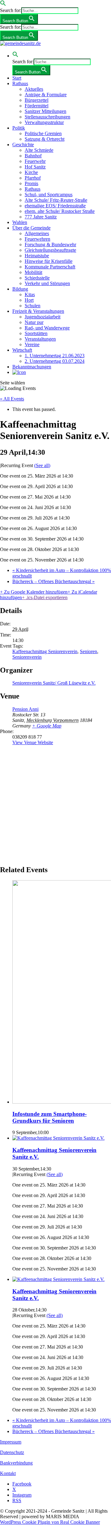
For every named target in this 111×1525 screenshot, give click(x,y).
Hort (29, 300)
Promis (31, 183)
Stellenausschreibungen (47, 116)
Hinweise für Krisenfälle (48, 261)
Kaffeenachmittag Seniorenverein (44, 651)
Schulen (32, 305)
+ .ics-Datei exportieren (45, 597)
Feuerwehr (35, 161)
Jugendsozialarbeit (42, 316)
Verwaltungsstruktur (44, 122)
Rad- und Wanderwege (47, 327)
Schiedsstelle (37, 277)
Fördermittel (36, 105)
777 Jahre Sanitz (41, 216)
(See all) (42, 465)
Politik (18, 128)
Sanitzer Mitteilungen (45, 111)
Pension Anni (25, 709)
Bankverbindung (16, 1462)
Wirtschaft (22, 350)
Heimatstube (37, 255)
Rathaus (20, 83)
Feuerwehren (37, 239)
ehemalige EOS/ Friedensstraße (55, 205)
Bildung (20, 289)
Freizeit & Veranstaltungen (38, 311)
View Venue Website (32, 742)
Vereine (32, 344)
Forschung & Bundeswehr (50, 244)
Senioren (88, 651)
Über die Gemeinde (31, 227)
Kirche (31, 172)
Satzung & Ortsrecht (44, 139)
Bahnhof (33, 155)
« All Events (12, 398)
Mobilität (33, 272)
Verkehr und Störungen (47, 283)
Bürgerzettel (36, 100)
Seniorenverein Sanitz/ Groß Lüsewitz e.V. (54, 683)
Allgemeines (37, 233)
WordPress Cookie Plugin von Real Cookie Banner (50, 1522)
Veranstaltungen (40, 339)
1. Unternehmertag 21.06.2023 (54, 355)
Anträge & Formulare (46, 94)
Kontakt (8, 1473)
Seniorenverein (27, 657)
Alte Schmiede (39, 150)
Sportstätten (36, 333)
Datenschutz (12, 1452)
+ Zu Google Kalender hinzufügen (34, 592)
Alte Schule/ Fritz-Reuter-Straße (56, 200)
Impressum (10, 1441)
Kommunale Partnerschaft (50, 266)
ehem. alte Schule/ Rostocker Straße (60, 211)
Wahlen (19, 222)
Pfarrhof (33, 177)
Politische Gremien (43, 133)
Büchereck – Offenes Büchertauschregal (53, 581)
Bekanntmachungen (31, 366)
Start (16, 78)
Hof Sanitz (35, 166)
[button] (3, 4)
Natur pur (34, 322)
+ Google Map (46, 725)
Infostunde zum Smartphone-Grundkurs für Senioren (49, 1117)
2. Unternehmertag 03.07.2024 (54, 361)
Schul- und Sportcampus (48, 194)
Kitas (30, 294)
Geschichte (23, 144)
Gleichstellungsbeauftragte (50, 250)
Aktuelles (34, 89)
